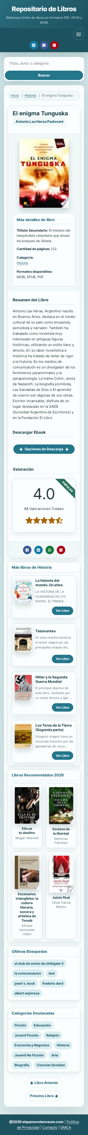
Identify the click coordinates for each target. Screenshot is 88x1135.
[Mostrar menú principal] (78, 34)
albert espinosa (27, 993)
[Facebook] (44, 45)
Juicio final (61, 897)
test (52, 973)
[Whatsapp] (50, 550)
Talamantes (45, 631)
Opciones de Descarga (44, 449)
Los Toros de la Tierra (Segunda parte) (53, 727)
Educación (42, 1025)
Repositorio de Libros (44, 9)
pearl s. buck (25, 983)
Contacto (49, 1127)
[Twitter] (34, 45)
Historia (30, 95)
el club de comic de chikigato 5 (39, 963)
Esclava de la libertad (61, 831)
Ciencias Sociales (51, 1065)
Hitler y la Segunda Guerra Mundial (51, 679)
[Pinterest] (54, 45)
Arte (54, 1055)
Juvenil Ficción (27, 1035)
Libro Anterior (46, 1082)
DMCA (66, 1127)
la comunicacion (28, 973)
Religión (52, 1035)
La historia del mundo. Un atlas (49, 582)
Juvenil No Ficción (29, 1055)
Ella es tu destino (27, 830)
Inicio (15, 95)
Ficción (20, 1025)
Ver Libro (62, 610)
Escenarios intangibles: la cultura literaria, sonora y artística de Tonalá (27, 907)
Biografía (22, 1065)
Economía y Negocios (32, 1045)
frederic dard (52, 983)
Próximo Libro (42, 1096)
